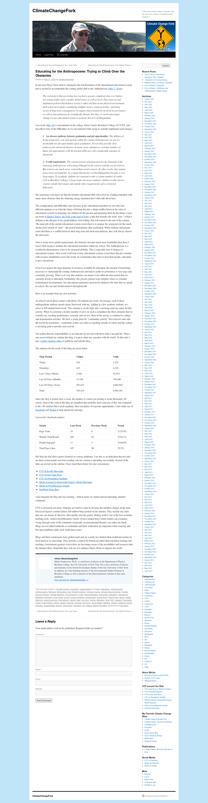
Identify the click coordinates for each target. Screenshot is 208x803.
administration (150, 579)
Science (70, 602)
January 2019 (149, 348)
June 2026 (148, 104)
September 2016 (150, 425)
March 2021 (149, 277)
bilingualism (62, 592)
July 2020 (148, 299)
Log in (147, 776)
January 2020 (149, 315)
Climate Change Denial (111, 592)
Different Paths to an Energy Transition (159, 82)
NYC (112, 600)
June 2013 (148, 532)
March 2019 (149, 343)
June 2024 (148, 170)
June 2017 (148, 401)
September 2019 (150, 326)
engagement (90, 597)
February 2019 (150, 346)
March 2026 (149, 112)
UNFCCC (148, 661)
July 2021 (148, 266)
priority (56, 602)
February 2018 (150, 379)
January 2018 (149, 381)
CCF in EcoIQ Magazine (51, 471)
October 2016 (149, 422)
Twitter (53, 409)
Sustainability (85, 589)
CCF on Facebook (151, 760)
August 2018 (149, 362)
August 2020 (149, 296)
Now (107, 600)
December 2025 (150, 121)
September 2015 (150, 458)
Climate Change (62, 589)
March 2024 (149, 178)
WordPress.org (150, 785)
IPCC (147, 636)
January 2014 (149, 513)
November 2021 (150, 255)
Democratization (91, 594)
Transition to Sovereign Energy (156, 80)
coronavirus (149, 604)
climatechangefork (66, 79)
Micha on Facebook (152, 763)
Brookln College (79, 592)
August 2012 (149, 560)
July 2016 (148, 431)
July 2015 (148, 464)
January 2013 (149, 546)
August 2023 (149, 197)
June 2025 (148, 137)
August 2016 (149, 428)
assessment (149, 587)
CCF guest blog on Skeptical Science (158, 689)
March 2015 (149, 475)
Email (38, 679)
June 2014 (148, 499)
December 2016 (150, 417)
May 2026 (148, 107)
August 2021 (149, 263)
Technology (67, 605)
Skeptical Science (151, 741)
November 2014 (150, 486)
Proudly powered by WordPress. (157, 796)
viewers (89, 605)
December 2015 (150, 450)
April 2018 (148, 373)
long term (85, 600)
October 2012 (149, 554)
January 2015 (149, 480)
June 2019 (148, 335)
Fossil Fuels (113, 597)
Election (147, 615)
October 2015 (149, 455)
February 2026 (150, 115)
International (63, 600)
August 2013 (149, 527)
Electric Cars (149, 617)
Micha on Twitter (151, 765)
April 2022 (148, 241)
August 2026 (149, 99)
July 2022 (148, 233)
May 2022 (148, 239)
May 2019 (148, 337)
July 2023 (148, 200)
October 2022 (149, 225)
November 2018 (150, 354)
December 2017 (150, 384)
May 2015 (148, 469)
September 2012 (150, 557)
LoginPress (49, 54)
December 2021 (150, 252)
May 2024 (148, 173)
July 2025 (148, 134)
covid (146, 606)
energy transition (78, 597)
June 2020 (148, 302)
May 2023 (148, 206)
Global (122, 597)
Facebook (40, 409)
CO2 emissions (71, 594)
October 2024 (149, 159)
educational (123, 594)
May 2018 (148, 370)
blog (69, 592)
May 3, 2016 (115, 88)
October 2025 (149, 126)
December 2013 (150, 516)
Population (127, 600)
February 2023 (150, 214)
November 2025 (150, 123)
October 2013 (149, 521)
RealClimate (149, 738)
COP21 (147, 601)
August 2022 (149, 230)
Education (74, 589)
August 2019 (149, 329)
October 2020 (149, 291)
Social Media (97, 602)
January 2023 (149, 217)
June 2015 (148, 466)
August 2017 (149, 395)
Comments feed (150, 782)
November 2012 (150, 551)
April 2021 (148, 274)
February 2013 (150, 543)
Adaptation (105, 589)
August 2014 (149, 494)
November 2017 (150, 387)
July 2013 (148, 529)
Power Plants (47, 602)
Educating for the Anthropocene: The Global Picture (110, 65)
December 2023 (150, 187)
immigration (149, 634)
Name (38, 669)
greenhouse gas (50, 600)
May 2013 (148, 535)
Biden (147, 590)
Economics (103, 594)
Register (147, 774)
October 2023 (149, 192)
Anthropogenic (41, 592)
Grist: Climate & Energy (153, 735)
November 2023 (150, 189)
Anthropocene (117, 589)
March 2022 (149, 244)
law (146, 639)
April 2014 (148, 505)
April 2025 (148, 143)
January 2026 (149, 118)
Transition (77, 605)
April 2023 (148, 208)
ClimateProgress (150, 724)
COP (146, 598)
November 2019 (150, 321)
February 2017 (150, 411)
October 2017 (149, 390)
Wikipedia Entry (150, 680)
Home (38, 54)
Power (38, 602)
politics (147, 642)
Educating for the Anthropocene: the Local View (56, 65)
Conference (149, 595)
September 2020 (150, 294)
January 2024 (149, 184)
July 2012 (148, 562)
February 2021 (150, 280)
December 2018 (150, 351)
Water (147, 667)
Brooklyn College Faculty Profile (156, 675)
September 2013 (150, 524)
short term (86, 602)
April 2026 (148, 110)
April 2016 (148, 439)
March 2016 (149, 442)
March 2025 (149, 145)
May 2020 (148, 304)
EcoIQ (147, 730)
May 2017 (148, 403)
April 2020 (148, 307)
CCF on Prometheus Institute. (53, 478)
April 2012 (148, 571)
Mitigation (101, 600)
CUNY (81, 594)
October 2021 (149, 258)
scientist (78, 602)
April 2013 (148, 538)
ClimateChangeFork (54, 10)
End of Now (58, 597)
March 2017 (149, 409)
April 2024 (148, 176)
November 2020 (150, 288)
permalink (124, 605)
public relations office (51, 341)
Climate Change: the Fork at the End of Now (66, 216)
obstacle (118, 600)
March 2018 (149, 376)
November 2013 (150, 518)
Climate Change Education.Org (156, 719)
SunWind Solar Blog (49, 489)
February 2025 (150, 148)
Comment (40, 634)
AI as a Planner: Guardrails (154, 85)
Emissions (48, 597)
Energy (67, 597)
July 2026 (148, 101)
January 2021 (149, 283)
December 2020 (150, 285)
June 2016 (148, 433)
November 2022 (150, 222)
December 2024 (150, 154)
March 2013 (149, 540)
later (78, 600)
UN (146, 658)
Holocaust (148, 631)
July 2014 (148, 497)
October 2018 (149, 357)
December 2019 (150, 318)
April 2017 (148, 406)
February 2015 (150, 477)
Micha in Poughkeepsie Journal (54, 485)
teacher (59, 605)
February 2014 (150, 510)
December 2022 (150, 219)
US (83, 605)
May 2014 (148, 502)
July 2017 (148, 398)
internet (73, 600)
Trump (147, 656)
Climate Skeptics (57, 594)
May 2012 (148, 568)
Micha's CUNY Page (152, 678)
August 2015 (149, 461)
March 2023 (149, 211)
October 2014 (149, 488)
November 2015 (150, 453)
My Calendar (62, 54)
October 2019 (149, 324)
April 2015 (148, 472)
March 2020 (149, 310)
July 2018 (148, 365)
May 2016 (148, 436)
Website (38, 688)
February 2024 (150, 181)
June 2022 (148, 236)
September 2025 (150, 129)
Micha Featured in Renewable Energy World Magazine (65, 482)
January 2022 (149, 250)
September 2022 (150, 228)
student (114, 602)
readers (63, 602)
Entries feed (149, 779)
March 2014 (149, 508)
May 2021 (148, 272)
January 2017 (149, 414)
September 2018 (150, 359)
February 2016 (150, 444)
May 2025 (148, 140)
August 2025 (149, 132)
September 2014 (150, 491)
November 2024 (150, 156)
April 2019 (148, 340)
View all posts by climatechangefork (71, 579)
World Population (100, 605)
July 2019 (148, 332)
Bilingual (52, 592)
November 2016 (150, 420)
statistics (106, 602)
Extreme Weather (151, 626)
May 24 (50, 125)
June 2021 (148, 269)
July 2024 (148, 167)
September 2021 (150, 261)
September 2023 (150, 195)
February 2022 (150, 247)
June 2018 (148, 368)
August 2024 (149, 165)
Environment (102, 597)
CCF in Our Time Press (50, 474)
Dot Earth (148, 727)
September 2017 (150, 392)
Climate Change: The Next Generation (158, 722)
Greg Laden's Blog (151, 733)
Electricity (39, 597)
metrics (93, 600)
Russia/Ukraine (150, 650)
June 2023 (148, 203)
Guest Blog (149, 628)
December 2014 (150, 483)
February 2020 (150, 313)
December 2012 (150, 549)
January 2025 (149, 151)
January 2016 (149, 447)
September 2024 (150, 162)
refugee (147, 647)
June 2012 (148, 565)
